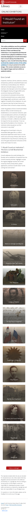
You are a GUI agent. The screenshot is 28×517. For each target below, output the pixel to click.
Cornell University (8, 2)
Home (2, 29)
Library (5, 6)
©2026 (2, 503)
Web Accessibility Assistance (15, 505)
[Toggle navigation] (20, 6)
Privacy (6, 505)
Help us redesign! (14, 468)
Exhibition (3, 33)
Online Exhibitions (12, 11)
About (2, 36)
